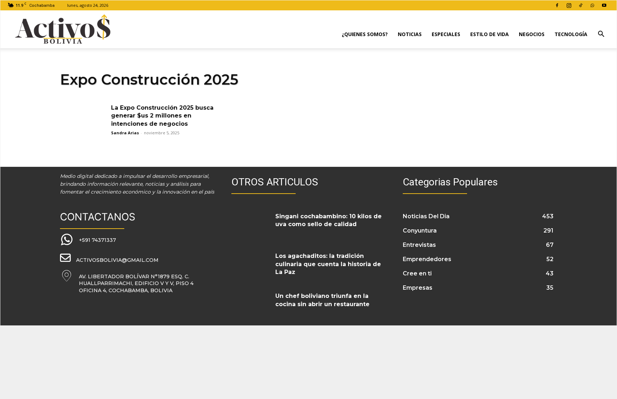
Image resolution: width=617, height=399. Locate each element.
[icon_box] (88, 240)
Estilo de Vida (489, 34)
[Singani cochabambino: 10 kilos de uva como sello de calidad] (250, 225)
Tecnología (571, 34)
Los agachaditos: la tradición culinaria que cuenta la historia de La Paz (328, 264)
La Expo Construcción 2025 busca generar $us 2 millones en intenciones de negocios (162, 115)
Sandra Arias (125, 132)
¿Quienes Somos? (365, 34)
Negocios (532, 34)
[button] (601, 34)
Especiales (446, 34)
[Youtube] (604, 5)
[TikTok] (580, 5)
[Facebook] (557, 5)
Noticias (410, 34)
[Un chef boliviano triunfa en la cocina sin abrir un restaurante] (250, 304)
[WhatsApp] (592, 5)
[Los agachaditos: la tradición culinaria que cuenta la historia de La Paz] (250, 264)
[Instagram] (568, 5)
